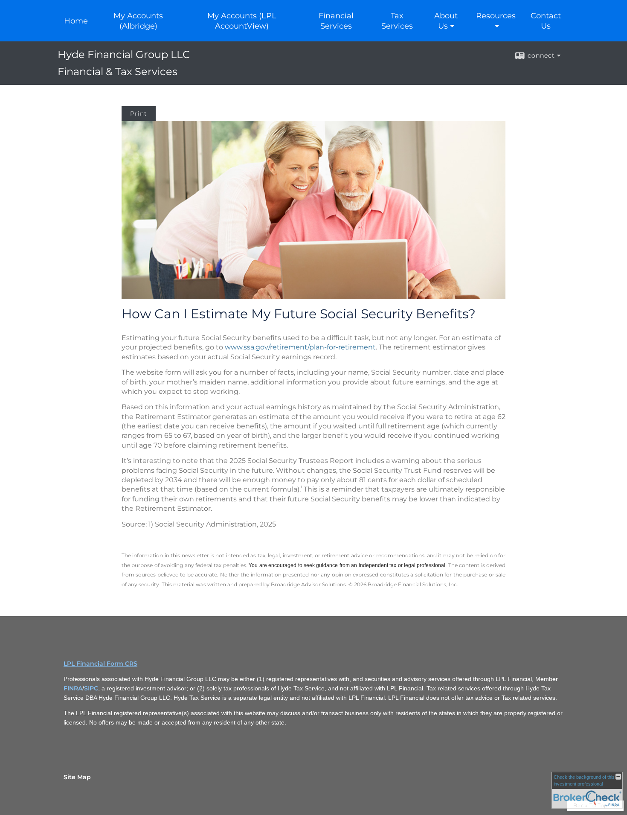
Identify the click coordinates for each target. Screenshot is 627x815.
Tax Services (397, 21)
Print (138, 113)
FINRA (73, 688)
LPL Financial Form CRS (100, 663)
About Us (446, 21)
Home (76, 21)
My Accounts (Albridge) (138, 21)
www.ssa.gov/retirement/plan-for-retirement (300, 347)
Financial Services (336, 21)
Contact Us (546, 21)
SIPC (91, 688)
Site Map (77, 777)
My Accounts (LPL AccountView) (241, 21)
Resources (496, 15)
